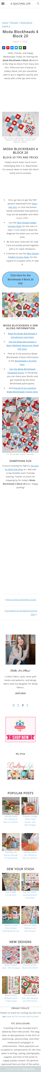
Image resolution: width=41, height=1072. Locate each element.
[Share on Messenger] (12, 47)
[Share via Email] (20, 47)
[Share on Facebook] (3, 47)
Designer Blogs (28, 1069)
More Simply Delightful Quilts (21, 599)
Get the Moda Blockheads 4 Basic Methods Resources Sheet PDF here (22, 345)
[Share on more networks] (24, 47)
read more (20, 693)
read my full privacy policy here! (22, 1016)
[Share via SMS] (16, 47)
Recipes (14, 22)
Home (5, 22)
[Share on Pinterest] (7, 47)
